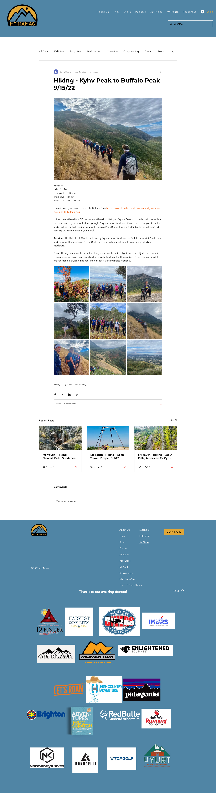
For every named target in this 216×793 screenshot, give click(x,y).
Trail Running (80, 384)
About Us (124, 529)
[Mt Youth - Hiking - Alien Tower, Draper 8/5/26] (108, 438)
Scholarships (126, 573)
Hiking (57, 384)
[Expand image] (71, 284)
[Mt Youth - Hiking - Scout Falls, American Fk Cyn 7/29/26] (155, 438)
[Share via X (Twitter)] (62, 394)
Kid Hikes (59, 51)
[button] (103, 12)
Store (122, 542)
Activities (124, 554)
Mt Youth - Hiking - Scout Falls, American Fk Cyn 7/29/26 (155, 456)
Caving (148, 51)
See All (174, 420)
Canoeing (112, 51)
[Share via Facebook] (55, 394)
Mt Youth (124, 566)
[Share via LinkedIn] (69, 394)
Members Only (126, 579)
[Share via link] (76, 394)
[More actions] (160, 72)
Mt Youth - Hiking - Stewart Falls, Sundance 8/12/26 (59, 456)
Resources (124, 560)
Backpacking (94, 51)
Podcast (123, 548)
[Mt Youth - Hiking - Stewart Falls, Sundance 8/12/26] (60, 438)
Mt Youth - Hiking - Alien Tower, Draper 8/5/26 (107, 456)
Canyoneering (131, 51)
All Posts (43, 51)
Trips (122, 535)
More (161, 51)
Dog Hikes (75, 51)
